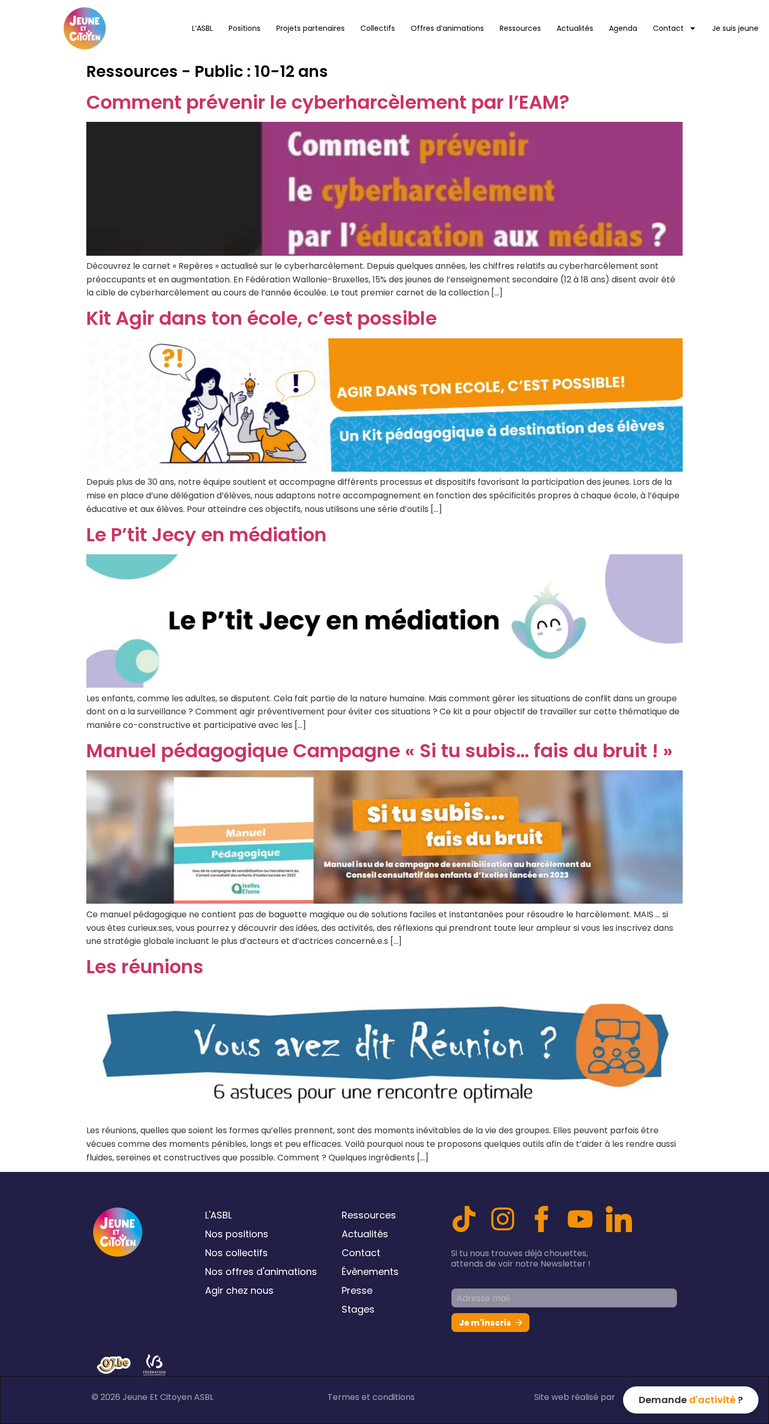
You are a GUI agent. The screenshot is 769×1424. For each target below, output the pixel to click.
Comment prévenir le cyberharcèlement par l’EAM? (328, 102)
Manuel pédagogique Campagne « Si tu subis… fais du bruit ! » (379, 750)
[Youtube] (580, 1219)
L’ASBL (202, 28)
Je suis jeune (735, 28)
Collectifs (377, 28)
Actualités (575, 28)
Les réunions (144, 966)
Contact (668, 28)
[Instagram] (503, 1219)
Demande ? (691, 1399)
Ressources (520, 28)
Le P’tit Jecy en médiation (206, 534)
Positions (245, 28)
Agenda (623, 28)
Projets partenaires (310, 28)
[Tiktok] (464, 1219)
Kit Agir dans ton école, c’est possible (261, 318)
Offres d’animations (447, 28)
